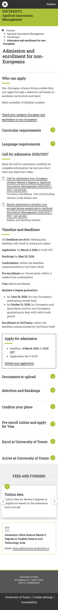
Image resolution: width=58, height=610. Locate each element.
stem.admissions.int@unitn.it (31, 548)
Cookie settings (43, 597)
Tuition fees (29, 501)
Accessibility (29, 602)
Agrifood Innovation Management (25, 33)
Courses (10, 30)
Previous (3, 501)
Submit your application (19, 363)
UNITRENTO (12, 11)
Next (54, 501)
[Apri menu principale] (5, 4)
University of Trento (18, 597)
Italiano (51, 4)
